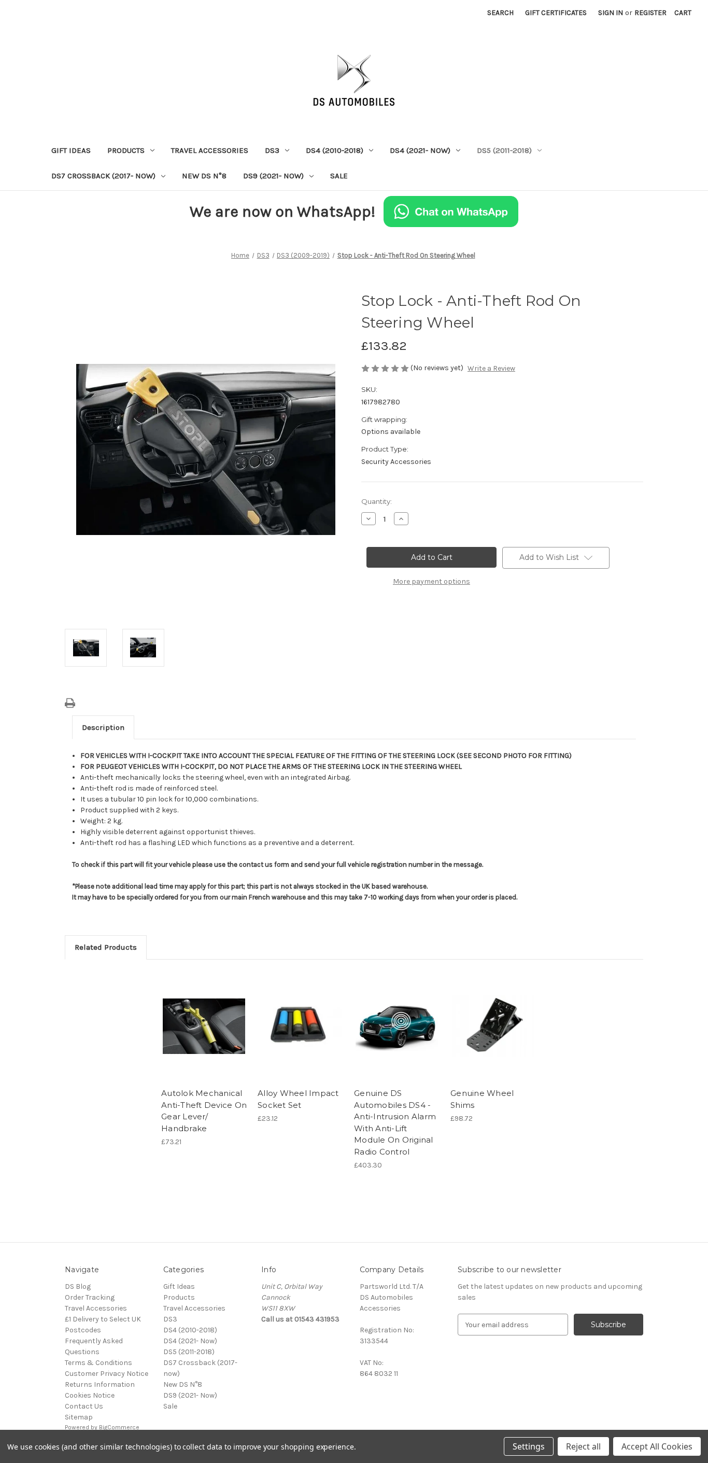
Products (126, 150)
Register (650, 12)
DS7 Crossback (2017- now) (103, 175)
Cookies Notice (90, 1395)
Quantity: (376, 501)
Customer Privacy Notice (106, 1373)
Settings (529, 1446)
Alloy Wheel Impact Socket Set (298, 1099)
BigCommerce (119, 1427)
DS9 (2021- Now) (273, 175)
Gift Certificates (556, 12)
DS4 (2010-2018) (334, 150)
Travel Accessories (209, 150)
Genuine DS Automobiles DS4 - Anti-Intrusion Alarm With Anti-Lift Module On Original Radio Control (395, 1122)
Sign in (610, 12)
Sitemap (79, 1417)
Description (103, 727)
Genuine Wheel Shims (482, 1099)
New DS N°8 (204, 175)
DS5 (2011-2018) (504, 150)
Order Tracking (90, 1297)
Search (500, 12)
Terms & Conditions (98, 1362)
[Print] (70, 703)
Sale (339, 175)
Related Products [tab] (106, 947)
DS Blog (78, 1286)
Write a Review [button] (491, 368)
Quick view (203, 1017)
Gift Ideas (71, 150)
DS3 (272, 150)
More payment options (431, 581)
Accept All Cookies (656, 1446)
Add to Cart (204, 1035)
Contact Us (84, 1406)
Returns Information (100, 1384)
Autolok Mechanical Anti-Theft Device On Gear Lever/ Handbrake (204, 1110)
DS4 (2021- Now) (420, 150)
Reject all (583, 1446)
